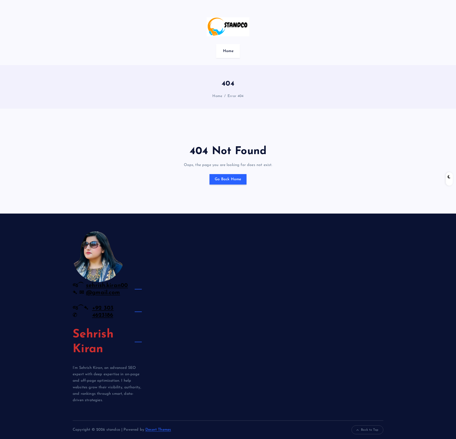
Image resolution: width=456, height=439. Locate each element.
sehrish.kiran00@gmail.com (107, 289)
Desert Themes (158, 430)
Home (228, 51)
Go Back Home (228, 179)
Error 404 (235, 96)
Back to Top (369, 429)
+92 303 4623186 (103, 311)
